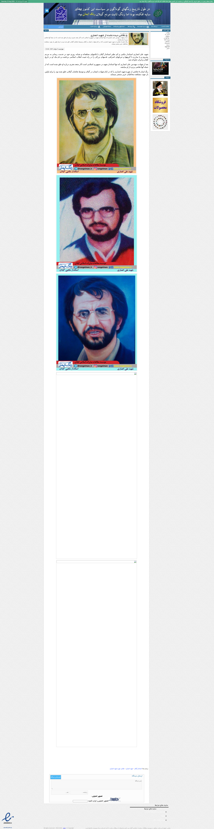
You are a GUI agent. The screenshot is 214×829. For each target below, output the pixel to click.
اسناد (168, 45)
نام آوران (167, 38)
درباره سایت (93, 26)
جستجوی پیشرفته (119, 26)
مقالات (168, 33)
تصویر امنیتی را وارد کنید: (98, 801)
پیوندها (130, 26)
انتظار (64, 828)
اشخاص (167, 41)
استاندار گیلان (138, 768)
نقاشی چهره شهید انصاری (117, 768)
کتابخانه (167, 43)
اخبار (168, 48)
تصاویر (167, 36)
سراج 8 (163, 816)
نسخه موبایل (107, 26)
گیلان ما (167, 34)
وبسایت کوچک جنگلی (159, 820)
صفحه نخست (165, 26)
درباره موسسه (141, 26)
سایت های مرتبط (154, 814)
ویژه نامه (167, 40)
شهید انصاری (129, 768)
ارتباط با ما (154, 26)
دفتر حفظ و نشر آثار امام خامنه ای (155, 811)
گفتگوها (167, 47)
